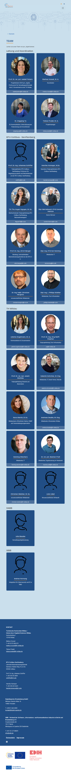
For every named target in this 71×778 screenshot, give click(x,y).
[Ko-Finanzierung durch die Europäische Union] (15, 767)
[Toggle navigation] (62, 8)
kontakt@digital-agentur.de (13, 710)
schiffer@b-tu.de (11, 678)
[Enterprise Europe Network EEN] (15, 755)
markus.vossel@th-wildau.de (15, 645)
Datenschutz (10, 737)
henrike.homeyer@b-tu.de (14, 688)
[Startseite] (7, 5)
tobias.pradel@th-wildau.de (14, 651)
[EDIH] (36, 755)
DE (61, 4)
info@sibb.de (9, 733)
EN (64, 4)
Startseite (11, 34)
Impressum (20, 737)
